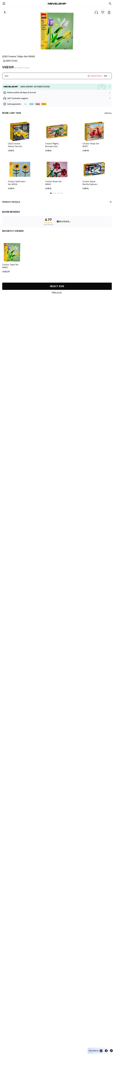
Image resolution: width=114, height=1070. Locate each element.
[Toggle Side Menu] (4, 3)
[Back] (5, 12)
